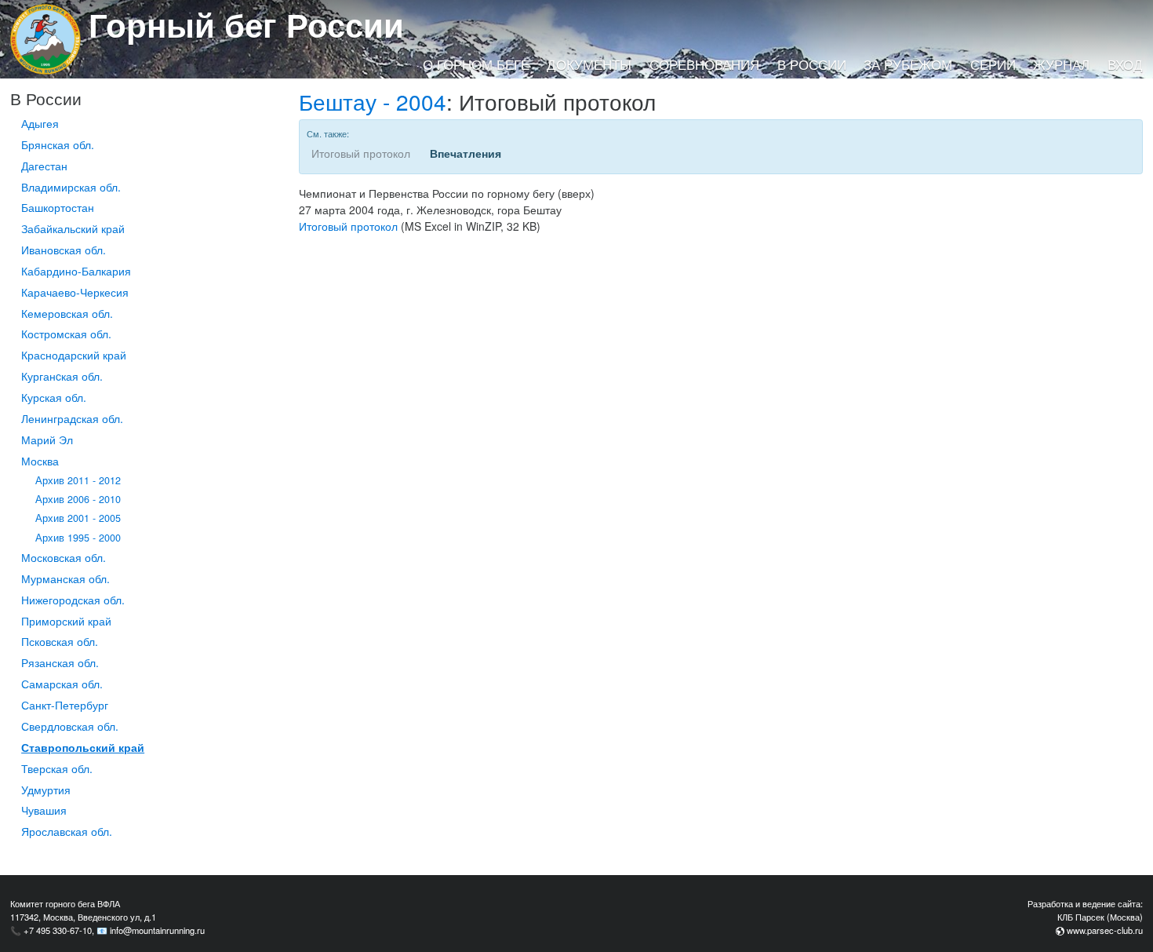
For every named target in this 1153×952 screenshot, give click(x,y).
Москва (40, 461)
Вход (1125, 64)
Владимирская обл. (71, 187)
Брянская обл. (57, 144)
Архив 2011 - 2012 (78, 480)
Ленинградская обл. (72, 418)
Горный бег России (246, 24)
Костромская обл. (66, 333)
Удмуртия (46, 789)
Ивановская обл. (63, 249)
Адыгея (40, 123)
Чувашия (44, 810)
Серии (993, 64)
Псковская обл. (59, 641)
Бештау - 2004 (372, 101)
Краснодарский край (73, 355)
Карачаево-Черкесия (75, 292)
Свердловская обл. (69, 726)
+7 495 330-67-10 (58, 930)
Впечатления (465, 153)
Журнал (1061, 64)
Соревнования (704, 64)
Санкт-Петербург (64, 705)
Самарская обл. (62, 683)
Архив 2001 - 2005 (78, 518)
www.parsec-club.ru (1105, 930)
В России (811, 64)
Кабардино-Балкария (76, 271)
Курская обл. (53, 397)
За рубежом (908, 64)
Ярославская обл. (66, 831)
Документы (589, 64)
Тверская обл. (57, 768)
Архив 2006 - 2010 (78, 499)
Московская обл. (63, 557)
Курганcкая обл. (62, 376)
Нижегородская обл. (73, 599)
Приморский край (66, 621)
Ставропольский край (82, 747)
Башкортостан (57, 207)
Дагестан (44, 165)
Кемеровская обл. (67, 313)
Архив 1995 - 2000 (78, 538)
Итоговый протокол (348, 226)
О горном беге (476, 64)
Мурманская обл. (65, 578)
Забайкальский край (73, 228)
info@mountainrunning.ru (157, 930)
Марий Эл (47, 439)
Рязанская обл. (60, 662)
